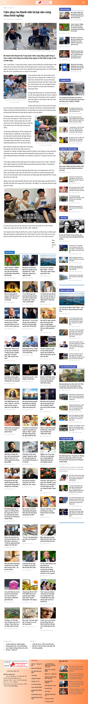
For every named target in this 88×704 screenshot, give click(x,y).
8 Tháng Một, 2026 (45, 464)
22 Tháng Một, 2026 (10, 302)
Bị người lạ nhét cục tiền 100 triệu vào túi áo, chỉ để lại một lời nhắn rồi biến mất (76, 139)
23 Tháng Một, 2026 (46, 276)
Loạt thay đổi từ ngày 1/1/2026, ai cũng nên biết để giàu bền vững (29, 565)
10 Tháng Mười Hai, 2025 (76, 134)
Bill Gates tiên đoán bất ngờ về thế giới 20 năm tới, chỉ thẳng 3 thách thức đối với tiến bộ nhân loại (47, 405)
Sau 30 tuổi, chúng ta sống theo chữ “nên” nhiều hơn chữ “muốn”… (29, 482)
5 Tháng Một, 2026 (9, 547)
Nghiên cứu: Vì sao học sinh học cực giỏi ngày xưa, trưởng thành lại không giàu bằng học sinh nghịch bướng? (47, 458)
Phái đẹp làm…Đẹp (50, 685)
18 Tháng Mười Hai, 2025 (76, 506)
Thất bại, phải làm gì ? (50, 695)
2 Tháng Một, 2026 (27, 570)
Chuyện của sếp (35, 678)
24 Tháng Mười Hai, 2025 (76, 123)
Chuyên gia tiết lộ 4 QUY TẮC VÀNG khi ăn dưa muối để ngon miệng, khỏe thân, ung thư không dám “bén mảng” (29, 596)
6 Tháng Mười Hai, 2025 (75, 143)
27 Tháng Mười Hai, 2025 (76, 113)
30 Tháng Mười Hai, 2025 (11, 628)
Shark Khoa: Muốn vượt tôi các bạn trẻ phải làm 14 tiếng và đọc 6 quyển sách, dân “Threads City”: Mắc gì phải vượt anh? (76, 345)
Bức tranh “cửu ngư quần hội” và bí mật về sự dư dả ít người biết (30, 622)
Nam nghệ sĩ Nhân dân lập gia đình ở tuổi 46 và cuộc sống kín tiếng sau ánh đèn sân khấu (71, 168)
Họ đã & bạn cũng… (36, 694)
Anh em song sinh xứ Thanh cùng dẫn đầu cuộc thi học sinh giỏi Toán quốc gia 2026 (76, 189)
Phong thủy (48, 688)
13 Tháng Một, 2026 (28, 409)
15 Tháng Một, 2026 (28, 381)
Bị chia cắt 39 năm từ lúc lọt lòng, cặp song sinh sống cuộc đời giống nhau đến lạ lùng (71, 237)
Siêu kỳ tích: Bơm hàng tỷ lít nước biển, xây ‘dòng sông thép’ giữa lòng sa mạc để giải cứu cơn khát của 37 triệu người (76, 333)
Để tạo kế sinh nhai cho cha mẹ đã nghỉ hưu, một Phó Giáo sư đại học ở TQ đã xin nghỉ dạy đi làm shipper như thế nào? (12, 541)
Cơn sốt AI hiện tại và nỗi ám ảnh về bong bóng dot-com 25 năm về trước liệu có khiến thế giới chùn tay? (11, 596)
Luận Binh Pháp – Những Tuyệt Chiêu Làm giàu (50, 665)
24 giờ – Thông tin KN (36, 664)
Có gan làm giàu (36, 684)
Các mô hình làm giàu (36, 672)
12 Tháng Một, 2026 (46, 411)
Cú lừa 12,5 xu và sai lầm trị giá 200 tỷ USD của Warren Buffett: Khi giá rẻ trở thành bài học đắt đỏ (47, 624)
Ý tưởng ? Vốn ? (49, 701)
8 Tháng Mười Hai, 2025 (75, 280)
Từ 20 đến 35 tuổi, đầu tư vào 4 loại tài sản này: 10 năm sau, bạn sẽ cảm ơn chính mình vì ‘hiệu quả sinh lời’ (48, 298)
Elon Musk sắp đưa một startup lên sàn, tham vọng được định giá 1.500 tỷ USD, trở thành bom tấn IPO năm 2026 (76, 513)
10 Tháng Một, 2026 (28, 438)
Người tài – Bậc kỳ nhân (50, 670)
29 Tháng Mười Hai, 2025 (47, 630)
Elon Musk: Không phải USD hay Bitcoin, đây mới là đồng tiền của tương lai (12, 379)
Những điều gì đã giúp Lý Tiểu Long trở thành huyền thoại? (11, 430)
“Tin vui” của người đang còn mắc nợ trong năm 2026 (29, 539)
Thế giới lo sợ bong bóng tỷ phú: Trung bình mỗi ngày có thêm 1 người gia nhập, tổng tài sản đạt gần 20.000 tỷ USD (30, 431)
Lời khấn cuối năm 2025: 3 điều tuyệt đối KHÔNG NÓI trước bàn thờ (76, 268)
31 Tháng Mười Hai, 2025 (47, 604)
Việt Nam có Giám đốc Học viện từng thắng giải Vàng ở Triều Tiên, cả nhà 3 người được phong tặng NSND (11, 458)
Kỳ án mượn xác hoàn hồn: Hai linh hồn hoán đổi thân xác (76, 276)
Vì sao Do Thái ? (49, 698)
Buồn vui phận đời (36, 668)
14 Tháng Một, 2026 (46, 385)
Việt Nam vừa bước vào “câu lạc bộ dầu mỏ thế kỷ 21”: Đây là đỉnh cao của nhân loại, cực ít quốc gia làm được (77, 54)
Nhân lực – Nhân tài (50, 674)
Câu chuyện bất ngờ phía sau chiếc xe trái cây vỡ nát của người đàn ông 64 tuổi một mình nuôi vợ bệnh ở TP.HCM (71, 99)
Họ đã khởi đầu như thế (36, 698)
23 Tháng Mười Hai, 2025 (76, 432)
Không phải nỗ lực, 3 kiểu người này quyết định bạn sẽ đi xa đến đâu (30, 350)
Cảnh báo (34, 675)
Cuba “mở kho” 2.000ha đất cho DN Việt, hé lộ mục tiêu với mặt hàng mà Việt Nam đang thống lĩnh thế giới (12, 271)
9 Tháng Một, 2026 (9, 464)
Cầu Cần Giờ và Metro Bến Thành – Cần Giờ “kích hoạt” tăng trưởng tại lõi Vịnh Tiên (71, 309)
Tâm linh (47, 691)
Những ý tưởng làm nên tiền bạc (50, 677)
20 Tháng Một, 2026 (28, 328)
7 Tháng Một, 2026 (27, 487)
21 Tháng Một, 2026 (28, 304)
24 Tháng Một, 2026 (10, 277)
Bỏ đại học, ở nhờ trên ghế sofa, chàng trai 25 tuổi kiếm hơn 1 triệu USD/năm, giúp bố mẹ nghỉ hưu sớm (29, 271)
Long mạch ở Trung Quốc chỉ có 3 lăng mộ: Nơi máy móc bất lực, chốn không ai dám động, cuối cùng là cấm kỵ (76, 248)
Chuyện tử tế (11, 7)
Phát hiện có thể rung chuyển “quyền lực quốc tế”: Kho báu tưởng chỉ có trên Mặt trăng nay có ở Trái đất (30, 458)
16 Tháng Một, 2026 (10, 383)
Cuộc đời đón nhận (36, 687)
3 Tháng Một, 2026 (45, 543)
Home (5, 7)
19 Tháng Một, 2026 (10, 360)
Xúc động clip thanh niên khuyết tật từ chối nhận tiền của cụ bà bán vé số (76, 110)
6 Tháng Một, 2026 (9, 521)
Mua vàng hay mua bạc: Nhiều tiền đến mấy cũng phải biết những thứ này (47, 539)
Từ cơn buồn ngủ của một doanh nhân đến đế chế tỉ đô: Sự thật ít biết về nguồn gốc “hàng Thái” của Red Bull (29, 298)
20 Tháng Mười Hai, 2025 (76, 271)
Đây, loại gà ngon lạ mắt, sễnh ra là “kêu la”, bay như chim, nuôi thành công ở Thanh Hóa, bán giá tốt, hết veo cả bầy (71, 386)
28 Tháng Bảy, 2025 (8, 19)
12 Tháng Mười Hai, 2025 (76, 518)
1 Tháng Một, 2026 (45, 575)
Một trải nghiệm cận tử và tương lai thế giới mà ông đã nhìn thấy (76, 259)
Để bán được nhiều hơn (36, 691)
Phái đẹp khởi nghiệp (49, 682)
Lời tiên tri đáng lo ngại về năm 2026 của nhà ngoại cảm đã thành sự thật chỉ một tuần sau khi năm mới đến (47, 352)
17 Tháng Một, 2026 (46, 359)
